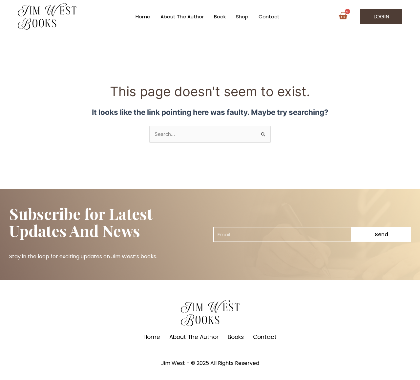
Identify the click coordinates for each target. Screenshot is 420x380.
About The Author (182, 16)
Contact (269, 16)
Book (220, 16)
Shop (242, 16)
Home (143, 16)
